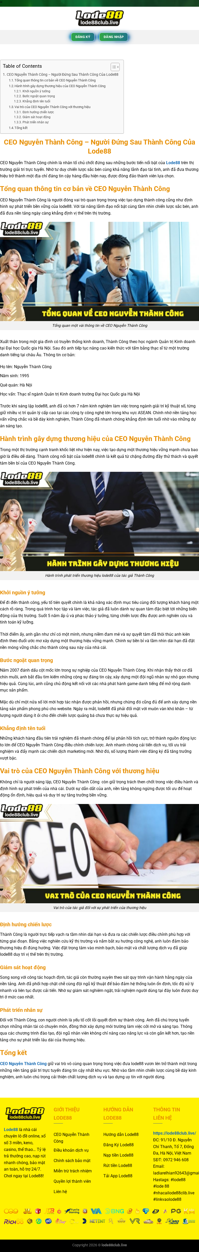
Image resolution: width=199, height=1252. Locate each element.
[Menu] (7, 18)
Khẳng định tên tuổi (36, 101)
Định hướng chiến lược (38, 112)
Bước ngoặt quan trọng (39, 96)
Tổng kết (21, 128)
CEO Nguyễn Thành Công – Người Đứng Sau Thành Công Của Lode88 (62, 74)
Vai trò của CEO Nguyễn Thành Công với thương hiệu (52, 107)
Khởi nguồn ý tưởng (36, 91)
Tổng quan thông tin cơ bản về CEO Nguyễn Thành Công (55, 80)
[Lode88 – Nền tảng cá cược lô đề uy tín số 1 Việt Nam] (99, 18)
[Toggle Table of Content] (112, 67)
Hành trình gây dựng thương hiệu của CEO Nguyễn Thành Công (60, 86)
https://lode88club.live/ (174, 1133)
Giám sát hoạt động (36, 117)
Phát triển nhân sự (35, 122)
